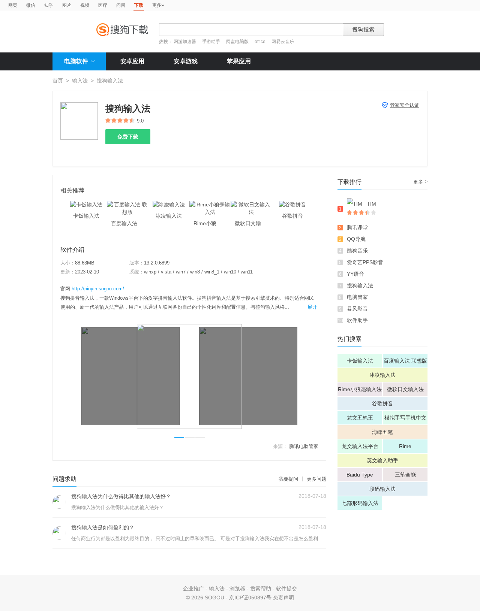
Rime (405, 446)
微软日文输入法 (405, 389)
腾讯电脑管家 (303, 446)
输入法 (80, 81)
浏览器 (237, 589)
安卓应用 (132, 61)
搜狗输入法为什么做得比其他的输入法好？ (121, 496)
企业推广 (193, 589)
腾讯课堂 (357, 227)
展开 (312, 307)
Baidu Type (359, 475)
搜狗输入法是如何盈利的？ (102, 527)
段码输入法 (382, 489)
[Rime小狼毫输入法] (210, 205)
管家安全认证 (404, 105)
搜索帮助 (260, 589)
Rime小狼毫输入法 (360, 389)
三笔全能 (405, 475)
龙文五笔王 (360, 418)
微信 (30, 5)
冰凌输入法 (382, 375)
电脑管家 (357, 297)
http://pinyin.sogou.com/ (98, 288)
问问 (120, 5)
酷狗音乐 (357, 251)
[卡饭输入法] (86, 205)
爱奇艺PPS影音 (365, 262)
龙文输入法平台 (360, 446)
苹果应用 (239, 61)
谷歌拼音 (382, 403)
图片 (66, 5)
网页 (12, 5)
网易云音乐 (283, 41)
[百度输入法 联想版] (127, 205)
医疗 (102, 5)
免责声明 (283, 598)
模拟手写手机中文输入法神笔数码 (405, 419)
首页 (57, 81)
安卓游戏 (186, 61)
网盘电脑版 (237, 41)
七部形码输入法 (360, 503)
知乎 (48, 5)
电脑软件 (76, 61)
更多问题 (316, 479)
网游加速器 (185, 41)
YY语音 (355, 274)
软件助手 (357, 320)
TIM (371, 204)
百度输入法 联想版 (405, 361)
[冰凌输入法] (169, 205)
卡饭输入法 (360, 361)
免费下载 (127, 137)
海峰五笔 (382, 432)
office (261, 41)
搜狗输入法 (360, 285)
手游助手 (211, 41)
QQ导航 (356, 239)
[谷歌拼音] (292, 205)
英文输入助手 (382, 460)
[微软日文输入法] (251, 205)
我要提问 (288, 479)
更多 (158, 5)
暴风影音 (357, 309)
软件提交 (286, 589)
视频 (84, 5)
